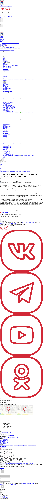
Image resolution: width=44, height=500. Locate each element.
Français (1, 6)
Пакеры (1, 437)
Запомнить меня (5, 495)
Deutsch (4, 6)
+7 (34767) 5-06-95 (10, 14)
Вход (1, 41)
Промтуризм (11, 445)
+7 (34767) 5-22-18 (6, 95)
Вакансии (7, 445)
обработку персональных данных (28, 222)
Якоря (4, 437)
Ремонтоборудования (4, 443)
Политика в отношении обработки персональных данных (11, 463)
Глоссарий (34, 445)
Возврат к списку (4, 212)
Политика (2, 468)
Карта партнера (25, 445)
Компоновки (17, 437)
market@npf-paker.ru (4, 16)
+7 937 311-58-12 (11, 16)
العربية (11, 6)
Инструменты (12, 437)
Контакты (30, 445)
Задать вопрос (3, 17)
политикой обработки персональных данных (8, 223)
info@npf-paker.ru (3, 14)
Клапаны (7, 437)
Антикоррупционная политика (27, 463)
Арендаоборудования (3, 442)
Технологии (2, 445)
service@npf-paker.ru (10, 435)
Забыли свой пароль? (4, 497)
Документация (19, 445)
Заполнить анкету (6, 96)
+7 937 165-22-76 (3, 435)
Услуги (1, 439)
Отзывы (15, 445)
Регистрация (2, 496)
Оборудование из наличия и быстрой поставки (10, 43)
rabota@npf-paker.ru (13, 95)
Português (8, 6)
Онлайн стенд (3, 45)
